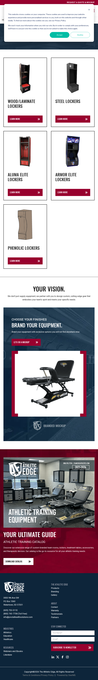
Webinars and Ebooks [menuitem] (13, 651)
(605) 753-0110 (10, 610)
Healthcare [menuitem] (8, 639)
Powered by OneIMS (66, 675)
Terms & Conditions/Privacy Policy (38, 675)
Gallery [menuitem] (54, 595)
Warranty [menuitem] (55, 610)
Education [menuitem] (7, 636)
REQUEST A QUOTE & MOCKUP (81, 2)
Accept (60, 35)
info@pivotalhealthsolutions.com (18, 617)
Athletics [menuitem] (7, 632)
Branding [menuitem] (55, 591)
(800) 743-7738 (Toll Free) (15, 613)
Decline (80, 35)
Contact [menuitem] (54, 607)
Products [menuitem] (55, 588)
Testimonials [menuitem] (57, 614)
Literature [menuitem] (7, 655)
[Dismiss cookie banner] (89, 9)
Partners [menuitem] (55, 617)
